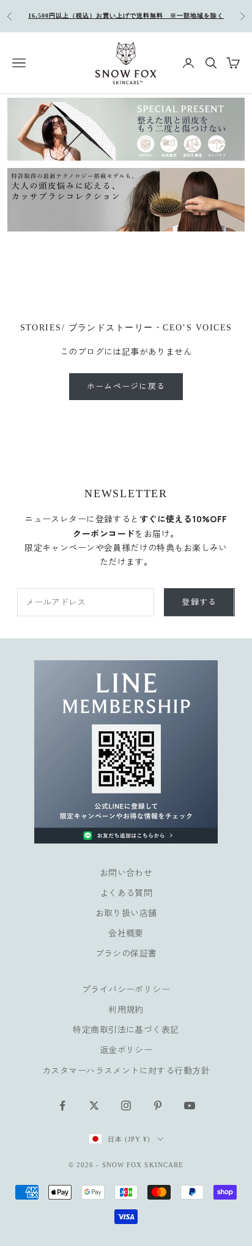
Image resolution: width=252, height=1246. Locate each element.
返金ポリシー (126, 1049)
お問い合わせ (126, 872)
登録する (199, 601)
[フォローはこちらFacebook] (62, 1105)
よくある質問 (126, 892)
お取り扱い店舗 (126, 913)
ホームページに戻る (126, 386)
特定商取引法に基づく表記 (126, 1029)
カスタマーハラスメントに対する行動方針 (126, 1070)
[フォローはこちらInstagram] (126, 1105)
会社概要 (126, 933)
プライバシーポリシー (126, 989)
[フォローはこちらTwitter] (94, 1105)
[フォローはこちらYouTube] (189, 1105)
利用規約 (126, 1009)
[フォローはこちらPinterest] (158, 1105)
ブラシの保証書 (126, 953)
